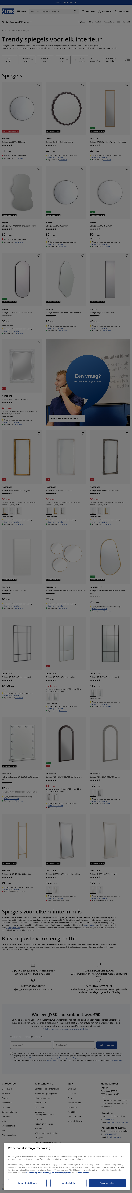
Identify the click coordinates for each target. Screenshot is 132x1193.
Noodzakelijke (68, 1183)
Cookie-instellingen (27, 1183)
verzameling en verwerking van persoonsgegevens (48, 1172)
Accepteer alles (107, 1183)
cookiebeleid (83, 1172)
